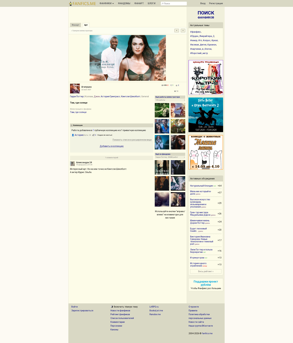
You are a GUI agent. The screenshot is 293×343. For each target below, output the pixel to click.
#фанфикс (195, 32)
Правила (193, 310)
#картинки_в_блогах (201, 49)
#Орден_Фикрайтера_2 (202, 36)
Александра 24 (84, 162)
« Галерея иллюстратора (81, 31)
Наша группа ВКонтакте (201, 326)
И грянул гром (197, 257)
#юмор (193, 40)
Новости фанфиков (120, 310)
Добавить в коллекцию (112, 146)
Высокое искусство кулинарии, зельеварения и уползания (200, 203)
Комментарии (117, 322)
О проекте (194, 307)
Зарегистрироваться (82, 310)
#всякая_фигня (198, 44)
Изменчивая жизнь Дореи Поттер (200, 221)
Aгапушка (86, 87)
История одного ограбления (198, 264)
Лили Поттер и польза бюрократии (201, 250)
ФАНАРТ (139, 3)
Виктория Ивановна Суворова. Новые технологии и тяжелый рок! (201, 240)
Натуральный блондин (201, 186)
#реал (214, 40)
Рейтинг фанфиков (120, 314)
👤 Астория (77, 135)
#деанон (211, 44)
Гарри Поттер (77, 96)
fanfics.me (207, 333)
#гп (200, 40)
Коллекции (78, 125)
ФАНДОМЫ (124, 3)
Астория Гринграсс (110, 96)
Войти (74, 307)
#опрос (206, 40)
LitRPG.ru (154, 307)
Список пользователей (122, 318)
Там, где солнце (78, 112)
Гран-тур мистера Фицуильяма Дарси (200, 213)
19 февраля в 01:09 (84, 165)
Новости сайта (196, 322)
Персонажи (116, 326)
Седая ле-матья (104, 135)
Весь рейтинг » (205, 271)
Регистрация (216, 3)
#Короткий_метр (199, 53)
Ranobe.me (155, 314)
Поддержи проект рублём (206, 283)
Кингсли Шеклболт (130, 96)
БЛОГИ (151, 3)
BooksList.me (156, 310)
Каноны (114, 329)
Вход (203, 3)
